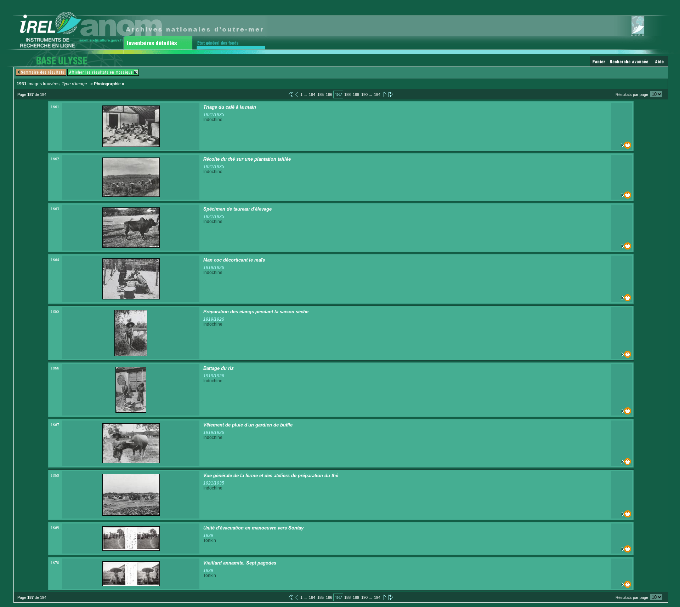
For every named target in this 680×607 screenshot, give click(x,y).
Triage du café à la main (229, 107)
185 (320, 94)
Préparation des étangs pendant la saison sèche (255, 311)
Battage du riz (218, 368)
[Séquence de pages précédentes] (291, 94)
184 (312, 94)
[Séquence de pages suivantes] (390, 94)
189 (356, 94)
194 (377, 94)
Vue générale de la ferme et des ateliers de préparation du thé (270, 475)
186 (329, 94)
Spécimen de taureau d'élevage (237, 209)
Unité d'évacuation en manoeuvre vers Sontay (253, 528)
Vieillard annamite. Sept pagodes (239, 563)
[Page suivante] (384, 94)
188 (347, 94)
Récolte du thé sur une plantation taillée (247, 159)
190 (364, 94)
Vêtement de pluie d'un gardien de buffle (248, 425)
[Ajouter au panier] (621, 145)
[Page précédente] (296, 94)
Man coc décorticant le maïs (234, 260)
